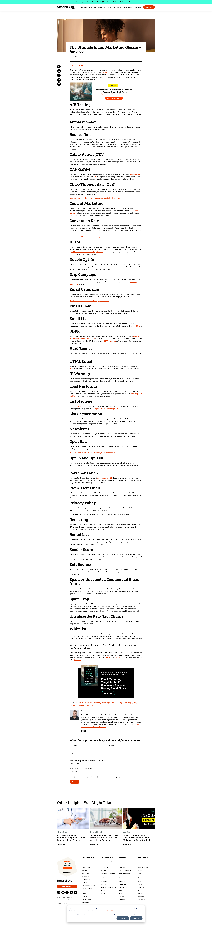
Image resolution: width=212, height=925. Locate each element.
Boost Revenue (67, 886)
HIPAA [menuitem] (67, 903)
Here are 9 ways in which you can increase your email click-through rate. (95, 198)
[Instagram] (67, 892)
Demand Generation (125, 861)
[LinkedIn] (85, 731)
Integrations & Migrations (89, 885)
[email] (59, 84)
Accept (123, 918)
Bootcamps (141, 896)
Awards (140, 870)
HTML (72, 368)
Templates (141, 887)
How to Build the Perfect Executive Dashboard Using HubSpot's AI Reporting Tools (137, 837)
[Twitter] (82, 731)
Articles (140, 881)
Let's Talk (149, 7)
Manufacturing (123, 887)
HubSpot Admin (86, 864)
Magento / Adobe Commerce (109, 887)
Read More (129, 2)
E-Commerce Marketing (84, 705)
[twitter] (59, 75)
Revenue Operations (125, 870)
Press (139, 873)
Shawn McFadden (78, 66)
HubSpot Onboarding (88, 861)
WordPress (104, 881)
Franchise (121, 896)
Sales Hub (85, 870)
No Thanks (136, 918)
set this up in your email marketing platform (87, 252)
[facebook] (59, 66)
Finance (121, 893)
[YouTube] (63, 892)
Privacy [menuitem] (59, 903)
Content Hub (85, 876)
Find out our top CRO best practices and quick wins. (88, 237)
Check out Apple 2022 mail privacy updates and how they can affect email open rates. (100, 514)
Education (122, 899)
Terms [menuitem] (63, 903)
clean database (76, 406)
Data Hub (84, 882)
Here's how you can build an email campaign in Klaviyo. (89, 301)
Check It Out (108, 693)
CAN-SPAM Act (134, 174)
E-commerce (104, 867)
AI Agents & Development (108, 861)
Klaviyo (104, 72)
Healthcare (122, 881)
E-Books (140, 884)
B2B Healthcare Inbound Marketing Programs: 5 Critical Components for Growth (71, 837)
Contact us (77, 660)
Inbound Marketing (82, 703)
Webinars (140, 890)
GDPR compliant (110, 341)
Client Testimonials (143, 867)
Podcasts (140, 893)
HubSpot (109, 657)
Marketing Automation (109, 703)
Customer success (124, 873)
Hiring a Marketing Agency (127, 703)
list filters (138, 326)
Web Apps (103, 870)
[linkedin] (59, 71)
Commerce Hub (86, 879)
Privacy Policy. (110, 910)
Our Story (84, 896)
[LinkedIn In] (58, 892)
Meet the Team (86, 899)
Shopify (103, 890)
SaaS (120, 890)
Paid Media (122, 867)
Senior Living (122, 884)
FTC (94, 177)
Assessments (141, 899)
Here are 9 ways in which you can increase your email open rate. (92, 453)
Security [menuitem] (72, 903)
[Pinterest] (75, 892)
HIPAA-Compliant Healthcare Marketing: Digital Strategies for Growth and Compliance (105, 837)
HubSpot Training (87, 888)
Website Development (107, 864)
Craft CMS (103, 884)
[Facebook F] (71, 892)
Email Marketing (95, 703)
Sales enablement (124, 864)
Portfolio (140, 864)
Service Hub (85, 873)
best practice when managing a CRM (106, 409)
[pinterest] (59, 80)
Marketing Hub (86, 867)
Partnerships (85, 902)
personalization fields (104, 478)
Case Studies (141, 861)
